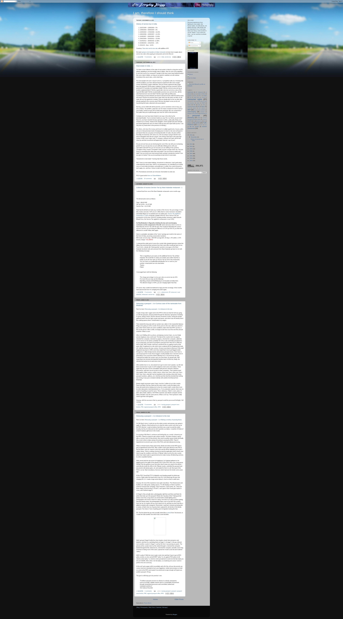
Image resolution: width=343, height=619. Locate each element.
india (162, 57)
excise (189, 104)
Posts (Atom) (147, 603)
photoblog (191, 117)
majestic (194, 108)
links (198, 106)
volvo (205, 124)
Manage (164, 607)
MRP (189, 110)
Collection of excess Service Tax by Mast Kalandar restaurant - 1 (159, 187)
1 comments (148, 591)
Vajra (198, 124)
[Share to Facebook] (178, 57)
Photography (144, 607)
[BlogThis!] (175, 57)
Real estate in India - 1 (144, 66)
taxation (189, 123)
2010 (191, 146)
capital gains (196, 97)
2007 (191, 153)
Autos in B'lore (201, 94)
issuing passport (166, 404)
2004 (191, 160)
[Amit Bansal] (188, 76)
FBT (194, 104)
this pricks (196, 123)
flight (199, 104)
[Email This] (173, 57)
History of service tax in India (146, 24)
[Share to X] (177, 57)
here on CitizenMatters (154, 175)
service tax (168, 57)
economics (191, 103)
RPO (159, 407)
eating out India (203, 101)
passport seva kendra (193, 113)
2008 (191, 151)
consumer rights (195, 99)
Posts (191, 42)
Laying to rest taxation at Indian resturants (153, 52)
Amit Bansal (190, 74)
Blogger (175, 614)
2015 (191, 135)
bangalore (190, 95)
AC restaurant (173, 292)
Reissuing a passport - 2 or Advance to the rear (158, 309)
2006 (191, 156)
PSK (142, 407)
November (194, 137)
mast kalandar (201, 108)
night (195, 109)
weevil (169, 512)
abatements (164, 292)
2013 (191, 144)
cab (190, 97)
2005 (191, 158)
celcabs (203, 97)
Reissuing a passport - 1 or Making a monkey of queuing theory (163, 419)
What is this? (193, 68)
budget (205, 95)
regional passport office (150, 407)
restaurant (145, 294)
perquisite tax (203, 113)
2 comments (148, 292)
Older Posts (179, 599)
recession (204, 117)
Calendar (158, 607)
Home (155, 599)
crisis (189, 101)
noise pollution (201, 110)
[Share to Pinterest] (180, 57)
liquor (203, 106)
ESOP (203, 103)
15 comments (148, 178)
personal (196, 115)
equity (198, 103)
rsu (194, 121)
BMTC (199, 95)
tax (204, 121)
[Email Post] (154, 57)
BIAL (195, 95)
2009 (191, 149)
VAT (202, 124)
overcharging (192, 111)
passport (173, 591)
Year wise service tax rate (149, 48)
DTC (193, 101)
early (197, 101)
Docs (153, 607)
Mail (150, 607)
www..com (192, 52)
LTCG (189, 108)
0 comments (148, 57)
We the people (194, 126)
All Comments (194, 45)
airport (194, 93)
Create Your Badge (192, 78)
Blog (138, 607)
